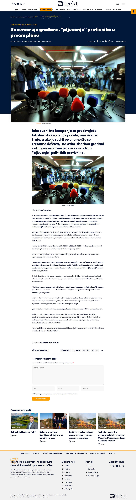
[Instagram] (21, 4)
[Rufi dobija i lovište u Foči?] (24, 421)
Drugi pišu (25, 41)
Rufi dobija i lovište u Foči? (23, 432)
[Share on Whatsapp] (103, 41)
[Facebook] (12, 4)
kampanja (46, 342)
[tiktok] (23, 4)
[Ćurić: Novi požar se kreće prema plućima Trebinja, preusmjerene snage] (82, 421)
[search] (114, 4)
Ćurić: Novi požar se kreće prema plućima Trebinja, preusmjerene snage (81, 435)
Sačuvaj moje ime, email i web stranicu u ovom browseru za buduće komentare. (56, 394)
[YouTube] (18, 4)
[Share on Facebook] (97, 41)
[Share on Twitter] (100, 41)
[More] (111, 41)
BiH (41, 342)
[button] (133, 11)
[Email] (93, 350)
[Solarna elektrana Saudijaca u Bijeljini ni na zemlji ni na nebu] (53, 421)
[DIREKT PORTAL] (68, 3)
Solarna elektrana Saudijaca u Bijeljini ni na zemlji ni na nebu (51, 435)
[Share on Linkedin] (106, 41)
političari (53, 342)
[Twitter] (14, 4)
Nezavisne (47, 210)
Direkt (18, 41)
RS (58, 342)
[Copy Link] (109, 41)
